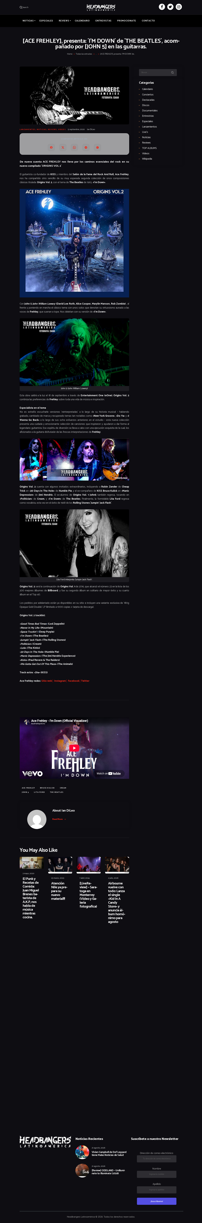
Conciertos (147, 95)
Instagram (60, 681)
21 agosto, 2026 (98, 1147)
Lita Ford (39, 792)
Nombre (156, 1169)
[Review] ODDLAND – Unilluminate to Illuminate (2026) (108, 1172)
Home (69, 54)
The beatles (56, 792)
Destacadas (148, 100)
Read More (57, 819)
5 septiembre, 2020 (76, 129)
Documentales (150, 111)
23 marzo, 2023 (57, 878)
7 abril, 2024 (85, 878)
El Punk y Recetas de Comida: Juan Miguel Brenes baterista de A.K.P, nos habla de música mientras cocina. (31, 898)
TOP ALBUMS (149, 148)
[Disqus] (43, 935)
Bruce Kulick (47, 788)
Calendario (147, 89)
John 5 (25, 792)
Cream (63, 788)
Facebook (73, 681)
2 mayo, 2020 (28, 873)
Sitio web (46, 681)
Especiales (147, 121)
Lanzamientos (27, 129)
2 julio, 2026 (113, 878)
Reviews (52, 129)
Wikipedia (147, 159)
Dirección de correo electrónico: (156, 1153)
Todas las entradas (84, 54)
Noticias (42, 129)
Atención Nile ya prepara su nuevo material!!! (59, 891)
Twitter (85, 681)
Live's (145, 132)
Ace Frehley (28, 788)
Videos (62, 129)
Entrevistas (148, 116)
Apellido (157, 1184)
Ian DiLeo (91, 129)
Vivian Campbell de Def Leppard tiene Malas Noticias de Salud (109, 1154)
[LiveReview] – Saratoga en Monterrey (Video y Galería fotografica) (88, 895)
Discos (145, 105)
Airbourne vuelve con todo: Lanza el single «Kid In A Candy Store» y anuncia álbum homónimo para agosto (116, 903)
